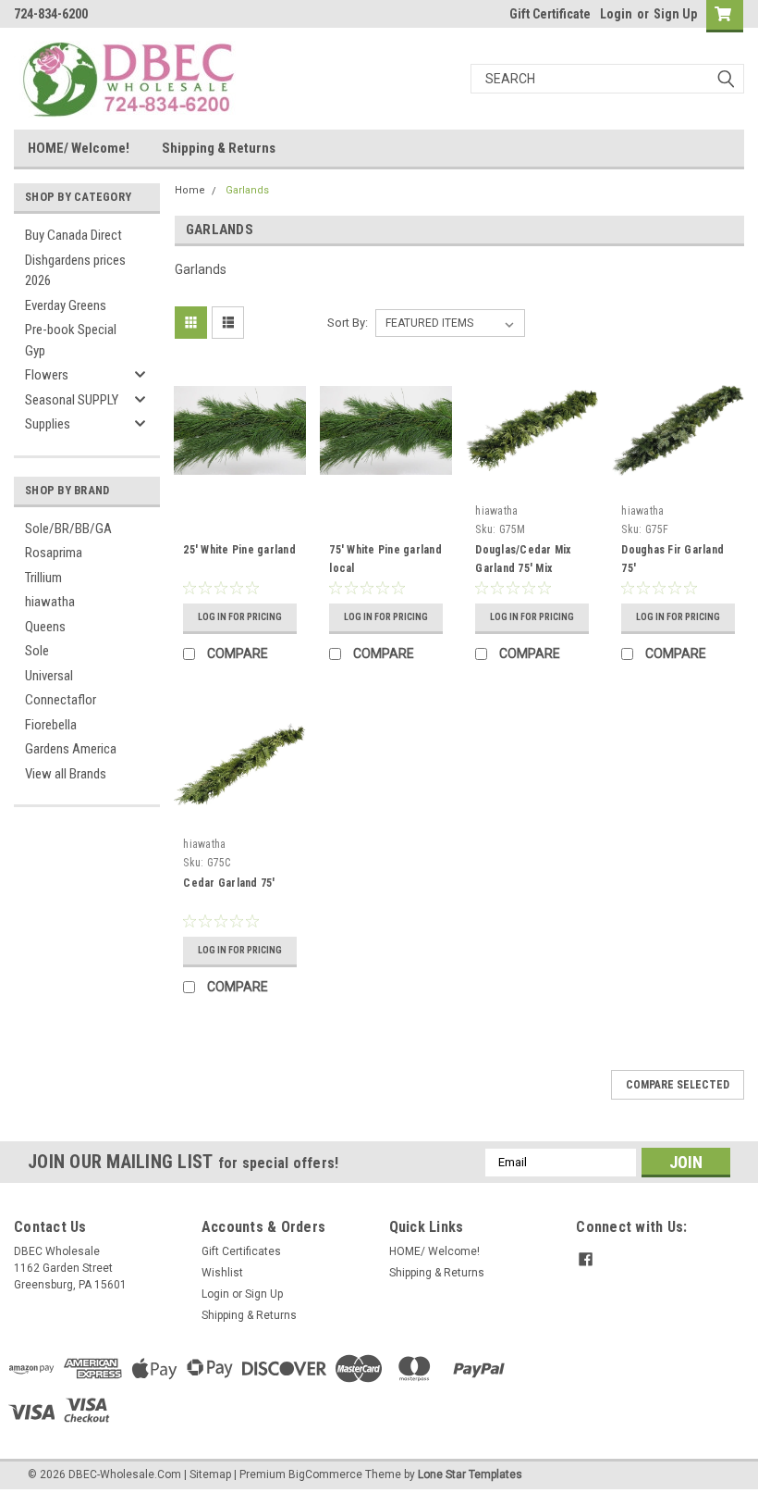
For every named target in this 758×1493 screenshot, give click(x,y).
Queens (45, 626)
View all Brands (65, 773)
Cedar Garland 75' (229, 883)
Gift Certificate (550, 13)
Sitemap (210, 1474)
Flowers (46, 375)
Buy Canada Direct (73, 235)
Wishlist (222, 1272)
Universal (49, 675)
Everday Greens (65, 305)
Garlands (247, 190)
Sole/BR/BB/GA (68, 528)
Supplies (47, 424)
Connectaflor (60, 699)
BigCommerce (325, 1474)
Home (190, 190)
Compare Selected (677, 1084)
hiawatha (50, 601)
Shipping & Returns (218, 148)
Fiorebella (51, 724)
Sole (37, 650)
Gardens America (70, 748)
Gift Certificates (241, 1251)
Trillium (43, 577)
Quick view (240, 483)
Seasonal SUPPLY (71, 400)
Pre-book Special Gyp (70, 340)
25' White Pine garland (239, 549)
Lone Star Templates (470, 1474)
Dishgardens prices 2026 (75, 271)
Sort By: (347, 323)
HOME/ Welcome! (78, 148)
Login (616, 13)
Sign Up (675, 13)
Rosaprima (53, 552)
